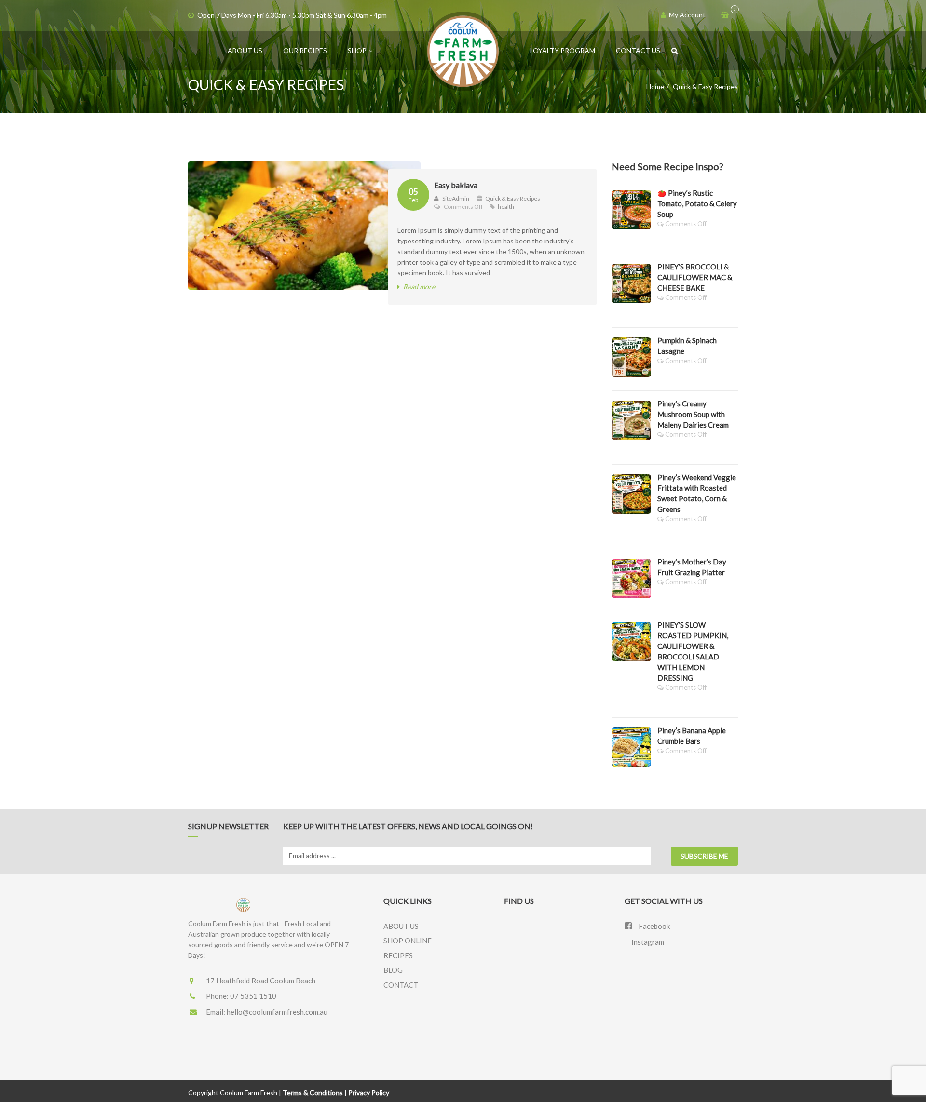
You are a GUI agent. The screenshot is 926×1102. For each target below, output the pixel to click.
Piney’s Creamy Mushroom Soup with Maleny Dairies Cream (693, 414)
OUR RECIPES (305, 50)
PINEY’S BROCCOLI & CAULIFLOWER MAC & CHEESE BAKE (694, 277)
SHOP (357, 50)
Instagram (647, 942)
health (506, 206)
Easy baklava (455, 184)
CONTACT (400, 985)
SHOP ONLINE (407, 940)
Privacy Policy (368, 1093)
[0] (725, 15)
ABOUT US (245, 50)
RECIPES (398, 955)
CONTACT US (638, 50)
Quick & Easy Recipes (512, 198)
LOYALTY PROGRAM (562, 50)
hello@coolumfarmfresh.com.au (277, 1012)
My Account (686, 15)
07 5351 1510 (253, 996)
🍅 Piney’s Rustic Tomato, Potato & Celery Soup (697, 203)
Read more (419, 286)
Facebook (653, 926)
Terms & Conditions (313, 1093)
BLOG (393, 970)
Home (655, 86)
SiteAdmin (455, 198)
